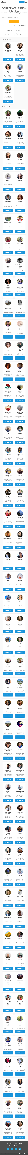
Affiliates (16, 1143)
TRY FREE (22, 1)
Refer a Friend (11, 1145)
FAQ (7, 1143)
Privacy (2, 1153)
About (20, 1143)
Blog (11, 1143)
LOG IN (16, 1)
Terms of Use (7, 1153)
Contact (18, 1145)
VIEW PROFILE (8, 59)
